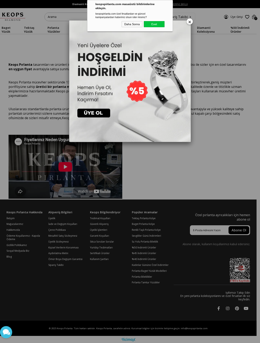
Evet (154, 24)
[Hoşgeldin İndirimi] (130, 81)
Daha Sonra (132, 24)
